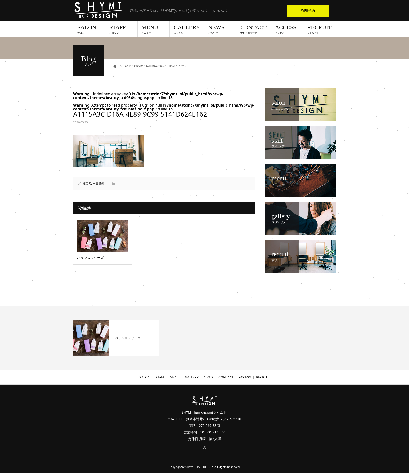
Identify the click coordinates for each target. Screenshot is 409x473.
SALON (86, 29)
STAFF (117, 29)
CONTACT (253, 29)
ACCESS (285, 29)
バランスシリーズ (128, 338)
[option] (116, 338)
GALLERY (187, 29)
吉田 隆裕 (99, 183)
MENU (150, 29)
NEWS (216, 29)
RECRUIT (319, 29)
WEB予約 (308, 10)
